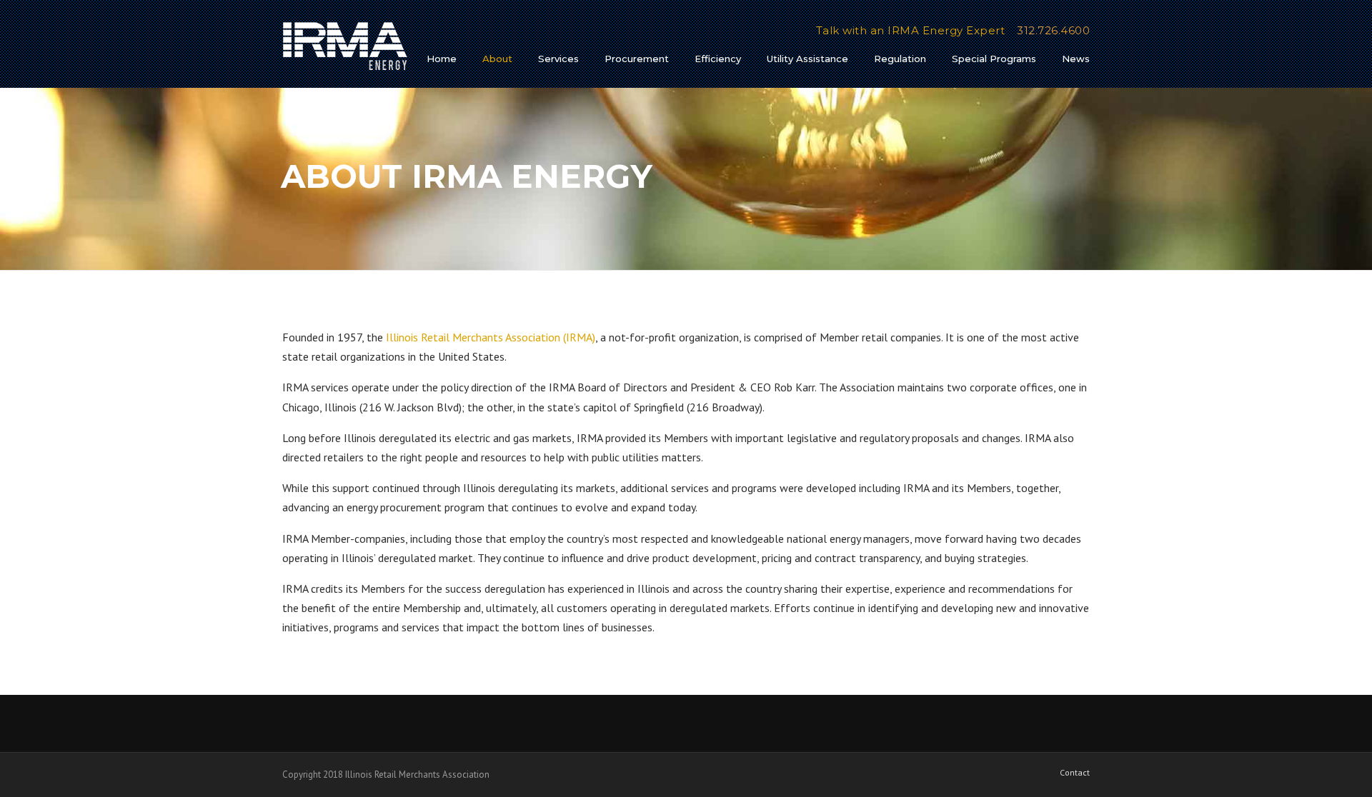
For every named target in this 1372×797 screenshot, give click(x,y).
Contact (1075, 772)
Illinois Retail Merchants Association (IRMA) (490, 337)
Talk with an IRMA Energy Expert (910, 30)
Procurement (637, 58)
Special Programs (994, 58)
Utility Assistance (807, 58)
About (497, 58)
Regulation (900, 58)
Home (442, 58)
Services (558, 58)
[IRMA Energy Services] (344, 46)
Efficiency (718, 58)
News (1076, 58)
